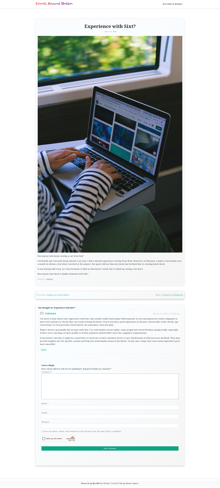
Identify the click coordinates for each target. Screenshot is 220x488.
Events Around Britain (54, 3)
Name (45, 403)
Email (45, 412)
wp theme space (130, 483)
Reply (44, 349)
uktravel (49, 279)
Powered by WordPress (92, 483)
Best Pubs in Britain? (173, 4)
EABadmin (50, 313)
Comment (46, 372)
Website (45, 422)
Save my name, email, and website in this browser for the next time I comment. (82, 431)
